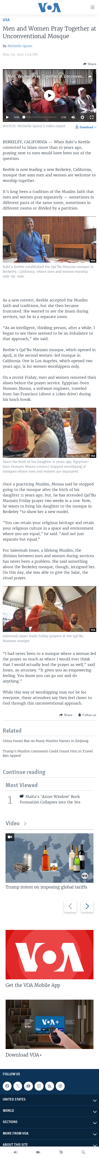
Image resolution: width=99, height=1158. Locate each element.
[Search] (83, 1152)
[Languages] (61, 1152)
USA (6, 20)
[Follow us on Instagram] (39, 1086)
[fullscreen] (91, 117)
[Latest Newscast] (16, 1152)
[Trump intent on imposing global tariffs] (49, 858)
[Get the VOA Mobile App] (49, 954)
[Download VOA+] (49, 1024)
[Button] (89, 64)
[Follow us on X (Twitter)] (17, 1086)
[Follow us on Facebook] (7, 1086)
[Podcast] (60, 1086)
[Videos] (38, 1152)
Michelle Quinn (20, 46)
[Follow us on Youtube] (28, 1086)
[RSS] (49, 1086)
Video (13, 824)
